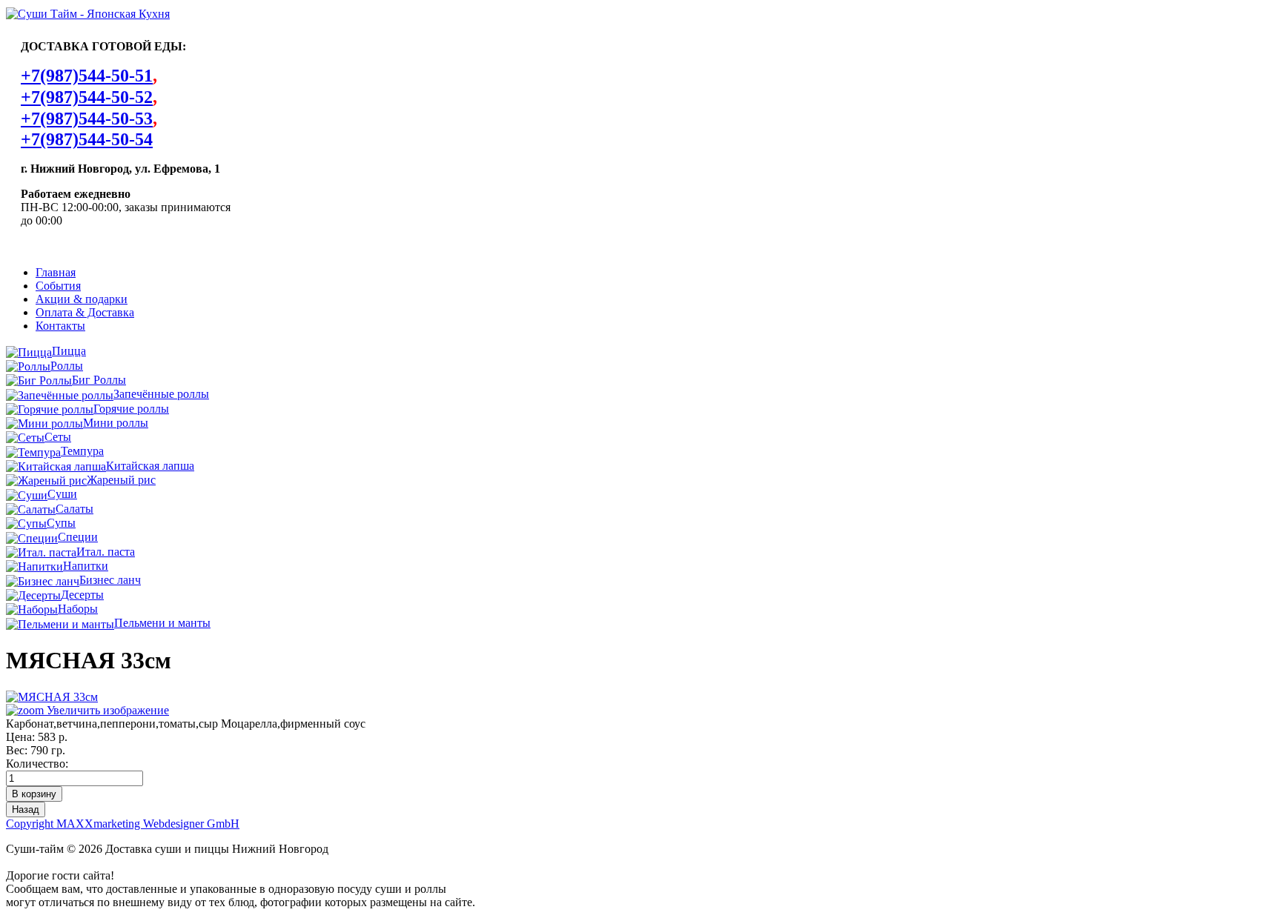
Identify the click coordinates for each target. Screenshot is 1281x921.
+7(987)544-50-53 (87, 118)
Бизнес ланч (110, 579)
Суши (62, 494)
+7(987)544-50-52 (87, 97)
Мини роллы (115, 422)
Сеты (57, 436)
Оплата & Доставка (85, 312)
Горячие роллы (131, 408)
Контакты (60, 325)
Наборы (78, 608)
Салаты (74, 508)
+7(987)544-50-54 (87, 139)
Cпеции (78, 537)
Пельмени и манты (162, 622)
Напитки (85, 565)
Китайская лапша (150, 465)
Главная (56, 272)
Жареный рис (121, 479)
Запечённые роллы (161, 394)
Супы (61, 522)
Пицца (69, 351)
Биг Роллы (99, 379)
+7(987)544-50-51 (87, 75)
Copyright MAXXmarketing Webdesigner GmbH (122, 823)
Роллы (66, 365)
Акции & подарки (82, 299)
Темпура (82, 451)
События (58, 285)
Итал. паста (105, 551)
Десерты (82, 594)
